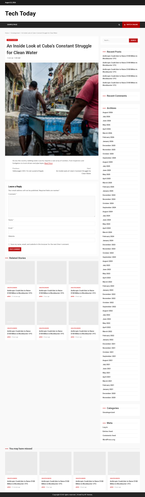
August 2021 (108, 360)
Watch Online (132, 24)
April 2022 (107, 327)
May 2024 (106, 224)
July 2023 (106, 265)
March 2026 (107, 133)
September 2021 (109, 356)
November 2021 (109, 348)
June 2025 (107, 170)
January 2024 (108, 241)
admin (9, 296)
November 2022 (109, 298)
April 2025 (107, 179)
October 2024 (108, 203)
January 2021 (108, 389)
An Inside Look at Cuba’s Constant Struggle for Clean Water (73, 171)
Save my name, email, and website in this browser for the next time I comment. (40, 244)
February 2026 (108, 137)
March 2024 (107, 232)
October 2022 (108, 303)
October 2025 (108, 154)
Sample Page (12, 24)
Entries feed (108, 431)
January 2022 (108, 340)
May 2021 (106, 373)
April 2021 (107, 377)
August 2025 (108, 162)
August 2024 (108, 212)
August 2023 (108, 261)
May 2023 (106, 274)
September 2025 (109, 158)
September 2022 (109, 307)
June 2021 (107, 369)
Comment (12, 194)
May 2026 (106, 125)
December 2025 (109, 146)
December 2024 (109, 195)
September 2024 (109, 207)
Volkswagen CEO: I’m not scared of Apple (28, 170)
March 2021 (107, 381)
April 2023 (107, 278)
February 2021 (108, 385)
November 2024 (109, 199)
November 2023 (109, 249)
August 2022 (108, 311)
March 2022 (107, 331)
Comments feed (109, 435)
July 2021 (106, 365)
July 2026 (106, 117)
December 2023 (109, 245)
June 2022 (107, 319)
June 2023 (107, 269)
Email (11, 228)
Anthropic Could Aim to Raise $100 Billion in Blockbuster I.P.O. (20, 272)
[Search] (119, 25)
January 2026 (108, 141)
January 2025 (108, 191)
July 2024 (106, 216)
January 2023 (108, 290)
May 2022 (106, 323)
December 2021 (109, 344)
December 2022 (109, 294)
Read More (48, 163)
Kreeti (79, 495)
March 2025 (107, 183)
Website (11, 236)
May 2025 (106, 174)
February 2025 (108, 187)
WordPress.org (109, 440)
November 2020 (109, 398)
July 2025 (106, 166)
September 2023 (109, 257)
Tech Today (20, 13)
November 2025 (109, 150)
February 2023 (108, 286)
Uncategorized (12, 40)
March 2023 (107, 282)
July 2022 (106, 315)
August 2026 (108, 112)
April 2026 (107, 129)
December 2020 (109, 393)
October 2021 (108, 352)
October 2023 (108, 253)
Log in (105, 427)
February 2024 (108, 236)
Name (11, 220)
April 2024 (107, 228)
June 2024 (107, 220)
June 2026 (107, 121)
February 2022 (108, 336)
